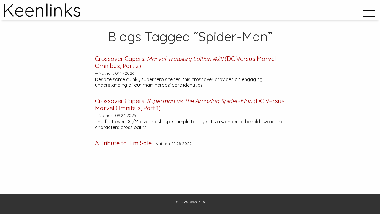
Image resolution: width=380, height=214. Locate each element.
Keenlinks (197, 201)
